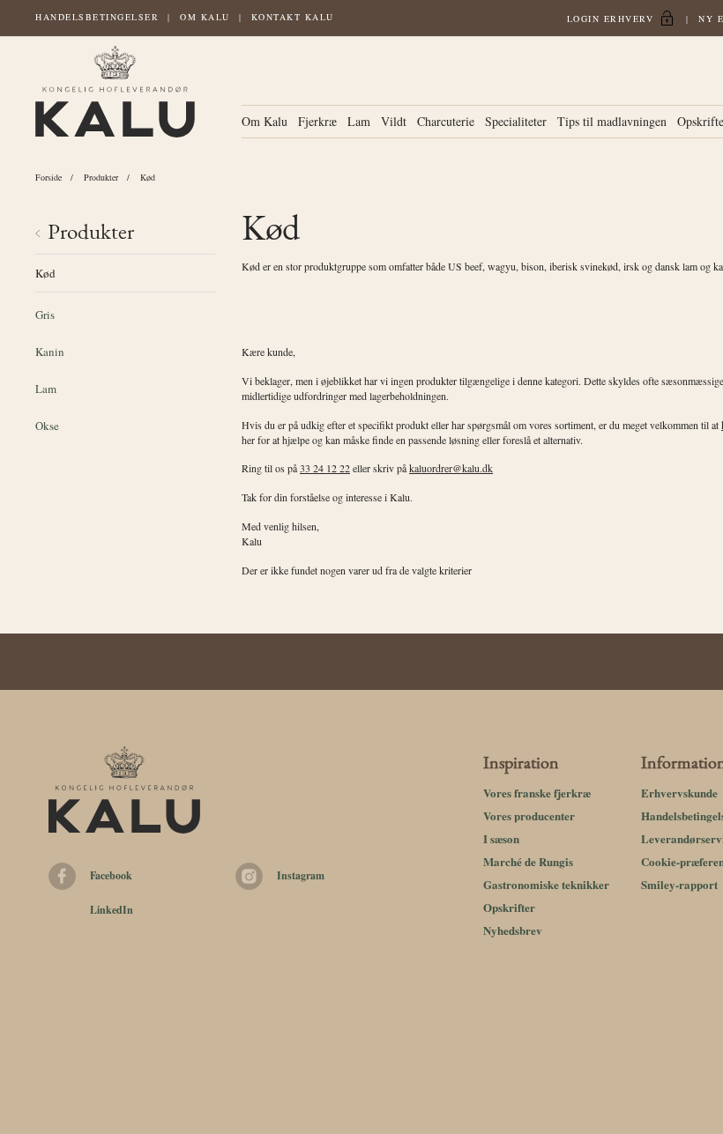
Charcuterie (445, 121)
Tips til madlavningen (612, 121)
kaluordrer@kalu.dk (451, 468)
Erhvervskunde (679, 792)
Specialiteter (516, 121)
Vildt (393, 121)
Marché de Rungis (528, 861)
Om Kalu (205, 17)
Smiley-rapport (679, 884)
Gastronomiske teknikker (546, 884)
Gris (45, 314)
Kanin (49, 351)
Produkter (101, 177)
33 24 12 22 (325, 468)
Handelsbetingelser (97, 17)
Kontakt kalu (292, 17)
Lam (358, 121)
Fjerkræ (317, 121)
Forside (48, 177)
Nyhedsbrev (512, 930)
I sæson (501, 838)
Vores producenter (529, 815)
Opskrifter (509, 907)
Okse (47, 426)
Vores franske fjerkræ (537, 792)
